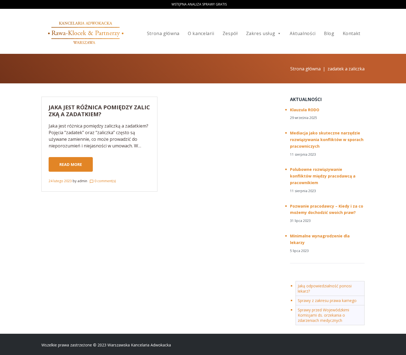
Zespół (230, 33)
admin (82, 181)
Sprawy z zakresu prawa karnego (327, 300)
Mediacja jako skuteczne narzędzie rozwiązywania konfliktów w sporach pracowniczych (326, 139)
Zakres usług (260, 33)
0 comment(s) (102, 181)
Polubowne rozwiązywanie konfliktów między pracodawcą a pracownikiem (322, 176)
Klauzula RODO (304, 109)
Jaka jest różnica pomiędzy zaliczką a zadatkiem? (99, 111)
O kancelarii (201, 33)
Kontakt (351, 33)
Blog (329, 33)
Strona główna (163, 33)
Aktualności (303, 33)
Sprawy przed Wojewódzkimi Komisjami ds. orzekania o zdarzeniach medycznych (323, 315)
